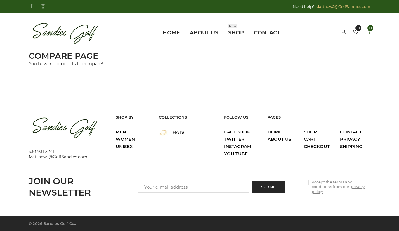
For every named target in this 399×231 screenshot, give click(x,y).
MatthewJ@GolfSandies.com (342, 6)
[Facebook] (31, 6)
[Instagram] (43, 6)
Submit (268, 187)
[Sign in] (343, 32)
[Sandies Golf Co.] (65, 31)
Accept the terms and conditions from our (338, 187)
